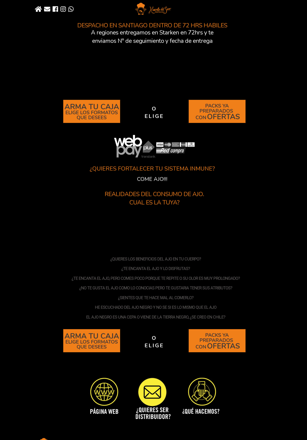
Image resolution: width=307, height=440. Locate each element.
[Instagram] (63, 9)
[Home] (38, 9)
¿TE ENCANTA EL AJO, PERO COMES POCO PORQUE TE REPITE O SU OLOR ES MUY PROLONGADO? (156, 278)
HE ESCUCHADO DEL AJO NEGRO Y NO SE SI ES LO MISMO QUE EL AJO (155, 307)
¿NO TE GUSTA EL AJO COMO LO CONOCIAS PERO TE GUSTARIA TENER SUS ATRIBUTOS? (155, 288)
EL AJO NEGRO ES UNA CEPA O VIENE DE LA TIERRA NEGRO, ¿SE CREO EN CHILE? (155, 317)
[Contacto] (47, 9)
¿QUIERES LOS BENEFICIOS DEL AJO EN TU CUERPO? (155, 259)
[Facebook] (55, 9)
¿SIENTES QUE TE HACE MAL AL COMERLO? (155, 297)
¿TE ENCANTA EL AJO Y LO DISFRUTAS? (155, 268)
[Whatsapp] (71, 9)
